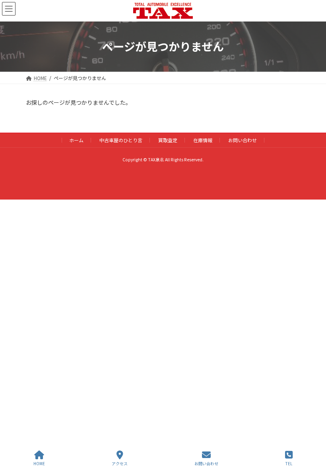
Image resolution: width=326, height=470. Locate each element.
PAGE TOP (313, 433)
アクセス (120, 463)
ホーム (76, 140)
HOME (39, 463)
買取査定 (167, 140)
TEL (288, 463)
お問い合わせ (242, 140)
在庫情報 (202, 140)
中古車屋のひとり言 (120, 140)
